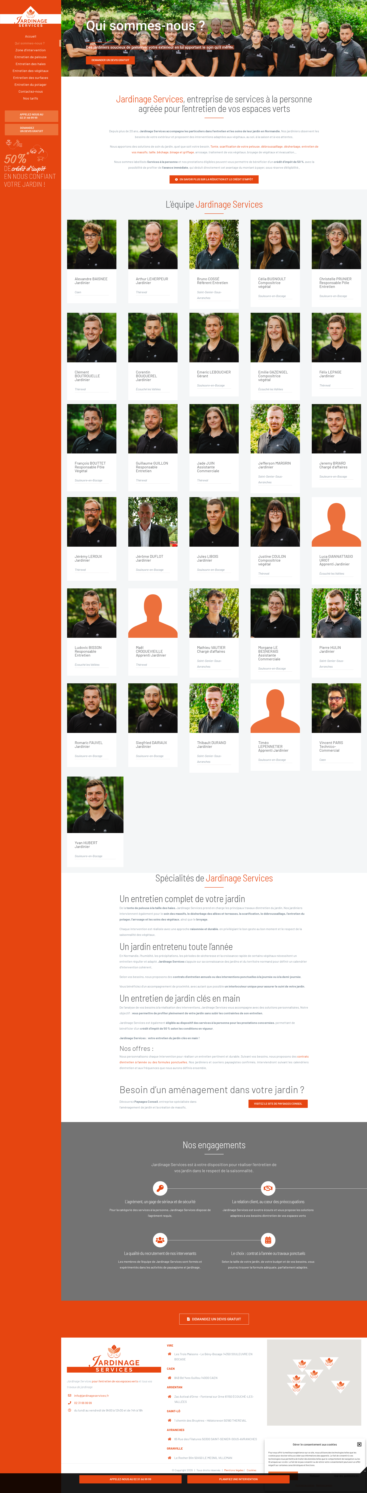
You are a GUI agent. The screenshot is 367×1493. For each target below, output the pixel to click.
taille (152, 152)
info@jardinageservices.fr (91, 1395)
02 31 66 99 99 (83, 1403)
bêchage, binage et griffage (175, 152)
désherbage (292, 146)
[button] (359, 1444)
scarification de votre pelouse (240, 146)
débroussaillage (272, 146)
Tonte (214, 146)
